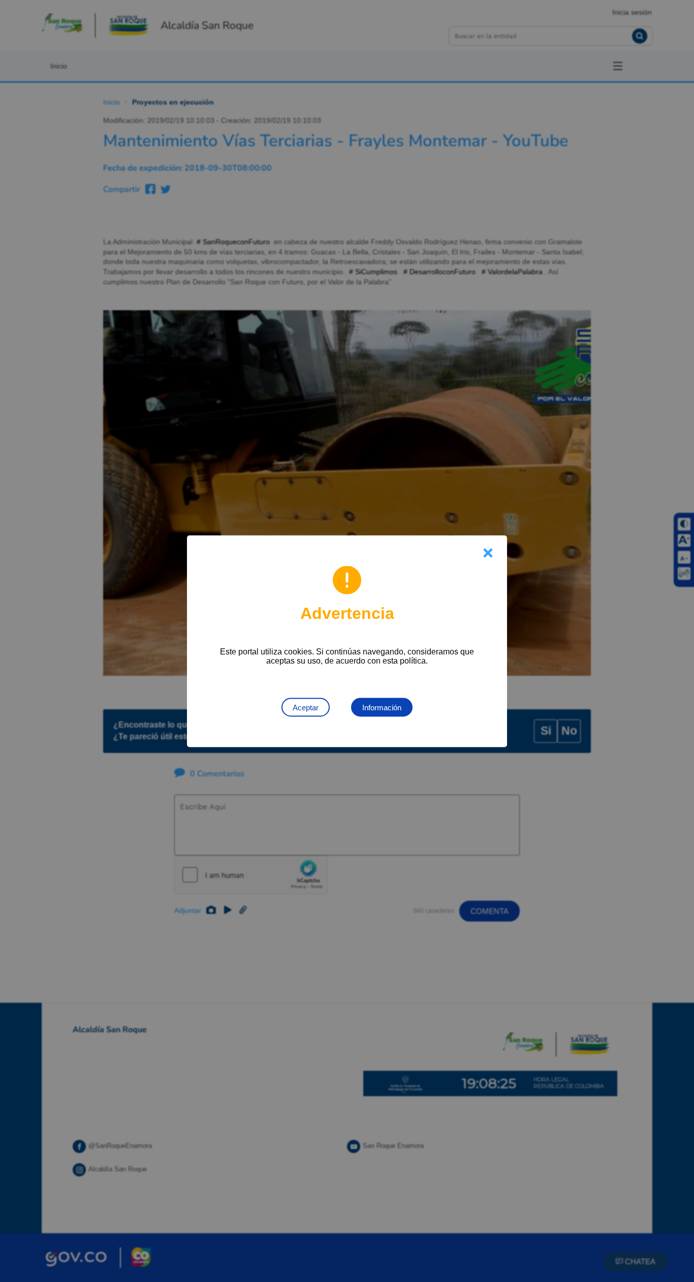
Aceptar (306, 707)
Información (381, 707)
